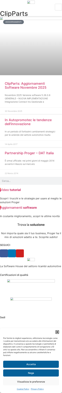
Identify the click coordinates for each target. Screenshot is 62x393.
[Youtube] (20, 253)
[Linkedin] (12, 253)
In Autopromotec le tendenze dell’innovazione (28, 122)
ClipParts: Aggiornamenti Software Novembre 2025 (25, 85)
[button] (57, 332)
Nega (31, 372)
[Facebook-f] (4, 253)
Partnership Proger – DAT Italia (29, 153)
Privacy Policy (37, 389)
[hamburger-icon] (58, 7)
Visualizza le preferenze (31, 381)
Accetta (31, 364)
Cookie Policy (23, 389)
